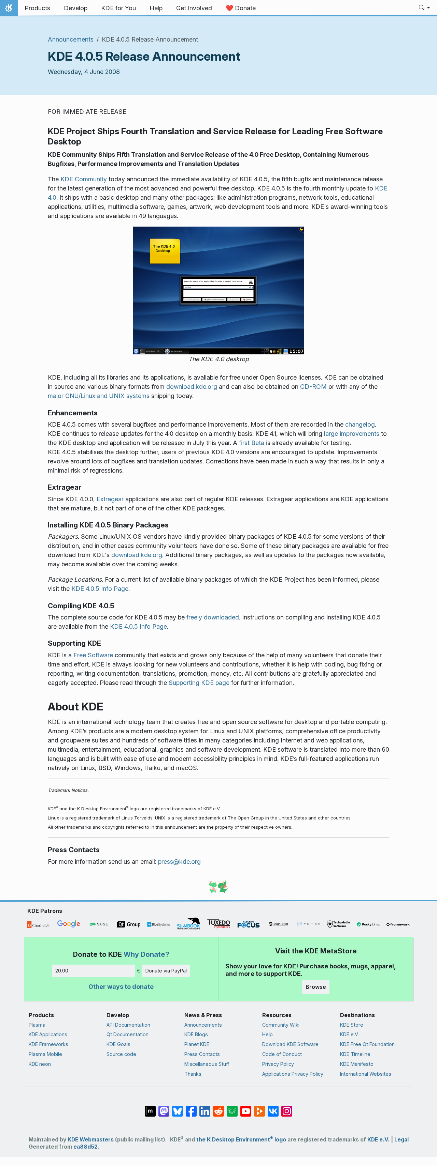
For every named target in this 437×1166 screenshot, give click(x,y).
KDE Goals (118, 1044)
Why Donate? (146, 954)
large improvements (351, 433)
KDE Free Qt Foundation (367, 1044)
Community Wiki (280, 1025)
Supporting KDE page (199, 682)
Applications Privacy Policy (292, 1074)
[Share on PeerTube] (259, 1107)
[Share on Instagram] (286, 1107)
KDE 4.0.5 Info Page (99, 588)
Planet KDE (196, 1044)
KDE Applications (48, 1034)
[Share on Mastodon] (163, 1107)
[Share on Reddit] (218, 1107)
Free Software (93, 655)
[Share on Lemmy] (232, 1107)
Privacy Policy (278, 1064)
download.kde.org (191, 386)
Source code (121, 1054)
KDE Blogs (196, 1034)
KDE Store (351, 1025)
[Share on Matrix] (150, 1107)
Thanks (192, 1074)
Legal (401, 1139)
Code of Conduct (282, 1054)
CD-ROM (313, 386)
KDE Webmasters (91, 1139)
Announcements (71, 39)
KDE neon (40, 1064)
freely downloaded (212, 617)
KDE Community (83, 179)
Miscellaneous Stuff (206, 1064)
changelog (360, 424)
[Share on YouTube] (245, 1107)
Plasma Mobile (45, 1054)
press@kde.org (179, 861)
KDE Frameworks (48, 1044)
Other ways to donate (121, 986)
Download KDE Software (290, 1044)
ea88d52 (85, 1147)
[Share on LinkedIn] (204, 1107)
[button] (424, 8)
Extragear (110, 499)
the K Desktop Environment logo (241, 1139)
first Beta (251, 442)
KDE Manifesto (356, 1064)
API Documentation (128, 1025)
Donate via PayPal (166, 970)
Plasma (37, 1025)
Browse (316, 986)
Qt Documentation (128, 1034)
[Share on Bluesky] (177, 1107)
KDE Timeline (355, 1054)
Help (267, 1034)
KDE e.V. (349, 1034)
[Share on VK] (273, 1107)
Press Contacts (202, 1054)
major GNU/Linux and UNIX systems (99, 395)
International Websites (365, 1074)
